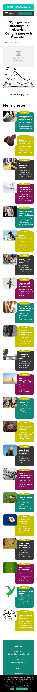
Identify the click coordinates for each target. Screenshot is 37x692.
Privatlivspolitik (22, 689)
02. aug (24, 112)
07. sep (24, 494)
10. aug (24, 516)
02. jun (24, 351)
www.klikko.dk (20, 662)
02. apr (24, 184)
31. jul (24, 303)
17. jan (24, 611)
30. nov (24, 279)
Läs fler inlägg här (18, 94)
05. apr (24, 398)
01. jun (24, 375)
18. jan (24, 540)
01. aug (24, 136)
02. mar (24, 208)
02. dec (24, 255)
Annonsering (18, 673)
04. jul (24, 327)
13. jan (24, 232)
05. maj (24, 160)
